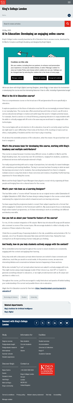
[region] (36, 70)
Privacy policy (21, 395)
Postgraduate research (10, 348)
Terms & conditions (8, 395)
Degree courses (10, 341)
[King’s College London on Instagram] (48, 323)
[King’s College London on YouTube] (61, 323)
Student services (47, 341)
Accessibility (57, 395)
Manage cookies (7, 399)
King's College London (14, 9)
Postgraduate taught (10, 345)
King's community (10, 386)
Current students (28, 345)
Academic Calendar (47, 354)
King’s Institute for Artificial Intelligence (18, 308)
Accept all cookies (55, 78)
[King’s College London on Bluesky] (67, 323)
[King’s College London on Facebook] (36, 323)
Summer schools (10, 354)
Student (24, 297)
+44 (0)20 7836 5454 (27, 370)
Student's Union (10, 377)
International (10, 351)
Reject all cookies (40, 78)
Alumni (28, 351)
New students (28, 341)
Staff (28, 348)
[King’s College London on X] (42, 323)
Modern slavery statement (35, 395)
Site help (48, 395)
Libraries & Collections (47, 348)
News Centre (10, 370)
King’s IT (47, 351)
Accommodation (47, 345)
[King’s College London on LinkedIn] (54, 323)
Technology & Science (10, 297)
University (34, 297)
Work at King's (10, 383)
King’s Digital (9, 312)
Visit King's (10, 380)
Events (10, 374)
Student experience (10, 357)
